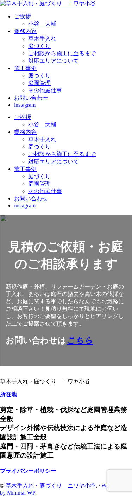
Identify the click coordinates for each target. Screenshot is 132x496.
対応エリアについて (53, 61)
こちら (80, 340)
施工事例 (25, 68)
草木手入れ (42, 39)
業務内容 (25, 31)
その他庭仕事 (45, 90)
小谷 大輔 (42, 24)
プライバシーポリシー (28, 471)
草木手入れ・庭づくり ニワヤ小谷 (51, 486)
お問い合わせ (31, 98)
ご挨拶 (22, 16)
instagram (25, 105)
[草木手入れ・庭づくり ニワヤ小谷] (48, 3)
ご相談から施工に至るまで (62, 53)
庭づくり (39, 46)
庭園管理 (39, 83)
